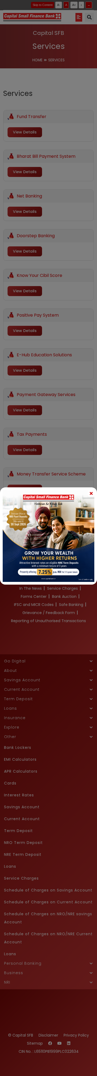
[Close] (91, 493)
